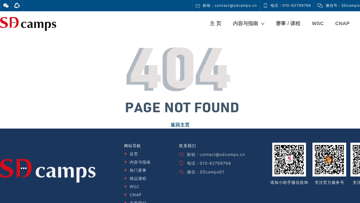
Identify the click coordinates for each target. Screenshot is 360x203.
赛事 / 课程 (288, 23)
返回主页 (180, 124)
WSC (318, 23)
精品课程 (138, 178)
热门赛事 (138, 170)
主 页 (215, 23)
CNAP (342, 23)
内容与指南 (245, 23)
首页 (134, 153)
